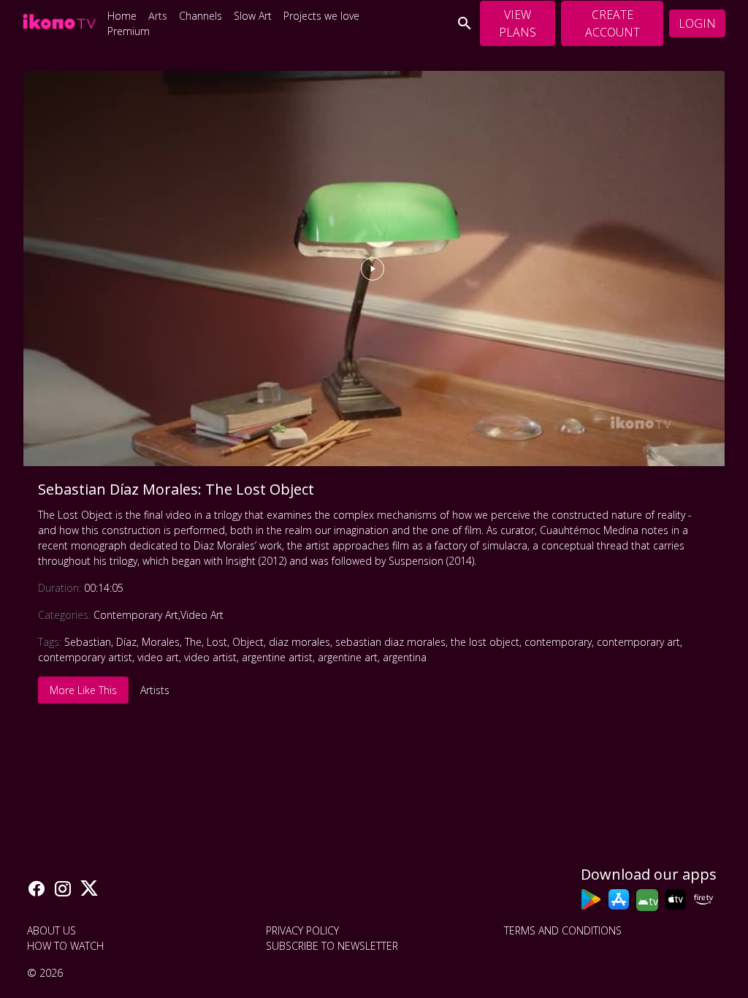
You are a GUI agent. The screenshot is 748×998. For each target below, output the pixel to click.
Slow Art (253, 16)
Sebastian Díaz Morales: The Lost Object (176, 489)
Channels (200, 16)
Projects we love (321, 16)
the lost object (485, 642)
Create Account (612, 23)
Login (697, 23)
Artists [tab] (154, 690)
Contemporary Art (136, 615)
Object (248, 642)
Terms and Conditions (563, 930)
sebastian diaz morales (390, 642)
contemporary (558, 642)
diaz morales (299, 642)
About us (51, 930)
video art (158, 657)
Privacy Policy (302, 930)
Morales (161, 642)
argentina (405, 657)
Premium (128, 31)
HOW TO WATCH (65, 946)
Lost (217, 642)
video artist (210, 657)
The (193, 642)
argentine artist (277, 657)
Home (122, 16)
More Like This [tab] (83, 690)
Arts (157, 16)
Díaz (126, 642)
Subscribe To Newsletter (332, 946)
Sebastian (87, 642)
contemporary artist (85, 657)
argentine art (348, 657)
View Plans (517, 23)
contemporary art (638, 642)
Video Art (202, 615)
